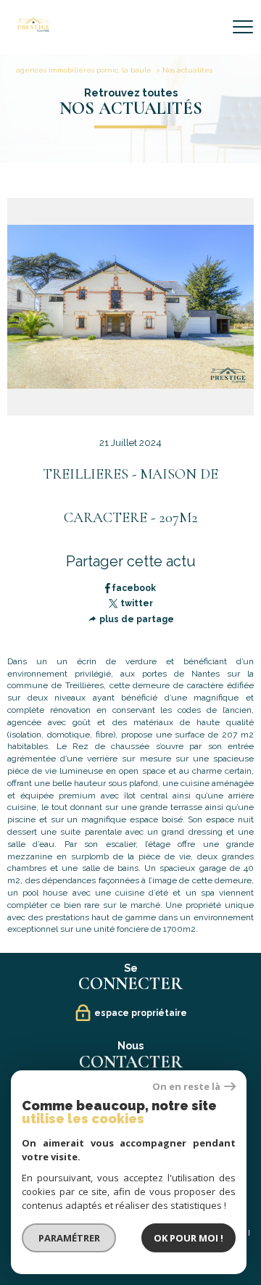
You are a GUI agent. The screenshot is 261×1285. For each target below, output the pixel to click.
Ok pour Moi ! (188, 1237)
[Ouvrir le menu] (243, 27)
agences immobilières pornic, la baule (84, 70)
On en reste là (186, 1086)
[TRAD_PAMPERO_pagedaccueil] (33, 29)
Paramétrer (69, 1237)
